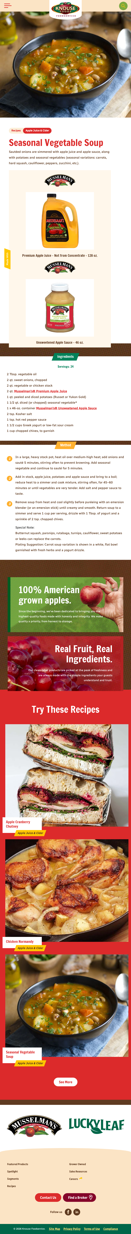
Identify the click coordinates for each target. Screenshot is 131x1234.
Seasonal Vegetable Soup (20, 1055)
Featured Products (17, 1164)
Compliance (110, 1229)
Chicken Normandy (19, 942)
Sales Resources (78, 1171)
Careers (73, 1179)
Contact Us (48, 1197)
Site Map (54, 1229)
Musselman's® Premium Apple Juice (40, 391)
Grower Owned (77, 1164)
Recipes (16, 130)
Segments (13, 1178)
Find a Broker (78, 1197)
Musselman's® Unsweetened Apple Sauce (66, 408)
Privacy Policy (72, 1229)
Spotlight (12, 1171)
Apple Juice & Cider (37, 130)
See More (65, 1082)
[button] (7, 5)
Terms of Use (92, 1229)
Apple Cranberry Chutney (18, 824)
